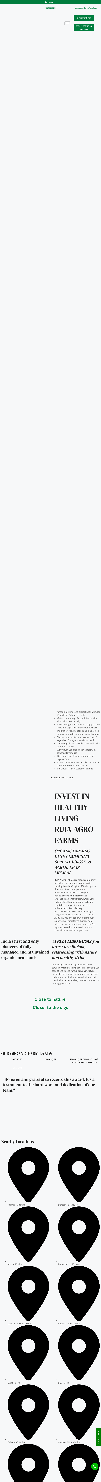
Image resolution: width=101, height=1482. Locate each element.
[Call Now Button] (94, 1466)
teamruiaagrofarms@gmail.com (86, 8)
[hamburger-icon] (67, 23)
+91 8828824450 (51, 8)
